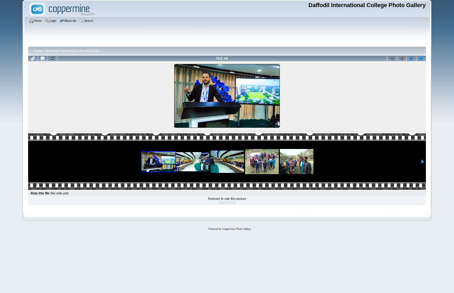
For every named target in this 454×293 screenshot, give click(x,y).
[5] (234, 202)
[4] (230, 202)
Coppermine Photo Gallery (236, 229)
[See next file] (411, 58)
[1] (220, 202)
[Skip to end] (421, 58)
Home (37, 51)
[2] (223, 202)
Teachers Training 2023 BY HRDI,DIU (72, 51)
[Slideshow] (52, 58)
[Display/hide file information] (42, 58)
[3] (227, 202)
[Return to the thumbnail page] (33, 58)
